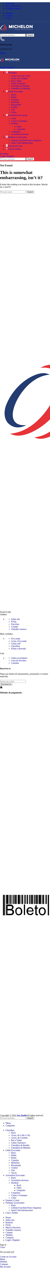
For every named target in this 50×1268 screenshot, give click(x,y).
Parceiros (15, 624)
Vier (13, 110)
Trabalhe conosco (19, 629)
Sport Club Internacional (22, 143)
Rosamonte (16, 105)
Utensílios (15, 646)
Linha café (15, 643)
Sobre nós (15, 619)
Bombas (14, 123)
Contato (14, 626)
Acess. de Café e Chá (20, 76)
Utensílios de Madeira (20, 88)
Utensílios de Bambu (20, 86)
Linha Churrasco (18, 83)
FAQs (13, 621)
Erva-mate (15, 638)
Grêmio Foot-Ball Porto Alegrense (26, 140)
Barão (13, 94)
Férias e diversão (18, 648)
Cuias (13, 118)
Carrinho (15, 663)
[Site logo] (16, 32)
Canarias (15, 100)
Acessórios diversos (19, 134)
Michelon (15, 102)
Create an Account (8, 1256)
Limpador (21, 129)
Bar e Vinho (16, 81)
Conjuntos (15, 131)
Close (2, 1247)
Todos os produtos (19, 658)
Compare (10, 1237)
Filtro (19, 126)
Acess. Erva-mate (19, 641)
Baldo (13, 97)
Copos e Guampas (19, 121)
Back (13, 1133)
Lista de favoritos (18, 660)
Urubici (14, 107)
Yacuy (14, 112)
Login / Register (13, 1240)
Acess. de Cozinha (19, 78)
